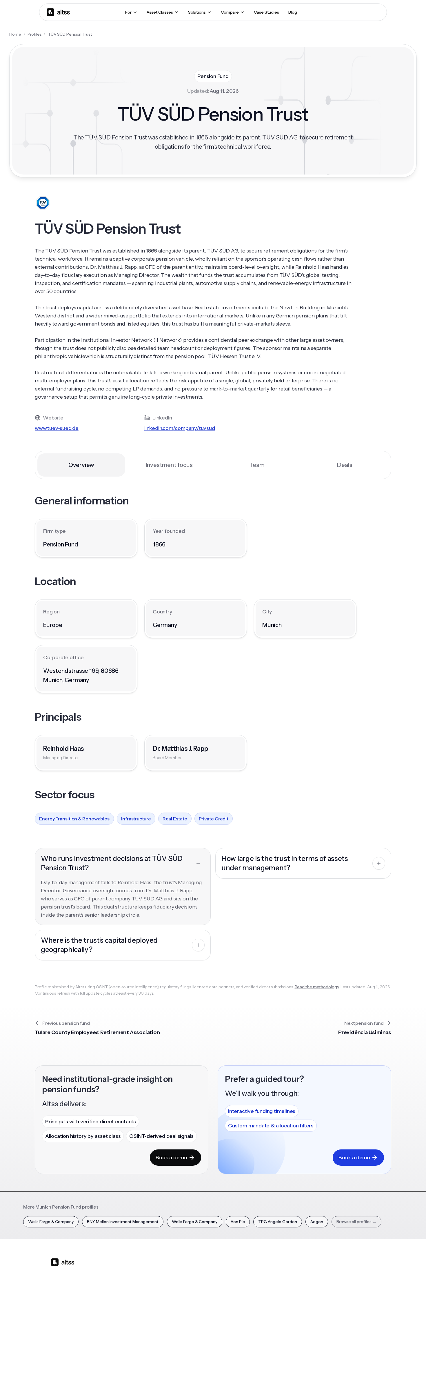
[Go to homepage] (58, 12)
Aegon (316, 1221)
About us (343, 1270)
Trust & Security (253, 1362)
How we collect (350, 1280)
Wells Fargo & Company (51, 1221)
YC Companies (300, 1301)
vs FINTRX (197, 1301)
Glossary (294, 1311)
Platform (147, 1270)
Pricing (145, 1311)
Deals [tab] (344, 465)
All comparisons (203, 1270)
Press (340, 1301)
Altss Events (250, 1301)
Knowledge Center (255, 1311)
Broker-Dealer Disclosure (353, 1362)
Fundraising (149, 1301)
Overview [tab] (81, 465)
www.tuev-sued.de (57, 428)
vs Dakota (197, 1311)
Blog (241, 1270)
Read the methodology (317, 986)
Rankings (294, 1270)
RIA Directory (298, 1291)
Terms (299, 1362)
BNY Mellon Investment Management (123, 1221)
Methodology (348, 1291)
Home (15, 34)
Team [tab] (256, 465)
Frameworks (298, 1331)
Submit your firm (351, 1321)
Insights (244, 1280)
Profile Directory (302, 1280)
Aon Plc (238, 1221)
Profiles (34, 34)
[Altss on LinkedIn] (72, 1308)
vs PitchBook (200, 1291)
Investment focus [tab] (169, 465)
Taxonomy (296, 1321)
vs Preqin (196, 1280)
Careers (342, 1311)
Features (147, 1280)
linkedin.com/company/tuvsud (179, 428)
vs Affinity (197, 1321)
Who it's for (149, 1291)
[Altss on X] (57, 1308)
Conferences (249, 1291)
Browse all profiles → (356, 1221)
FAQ (241, 1321)
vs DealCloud (200, 1331)
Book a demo (171, 1157)
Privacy (280, 1362)
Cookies (318, 1362)
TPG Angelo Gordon (277, 1221)
